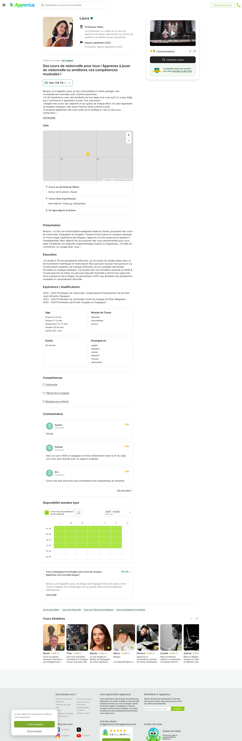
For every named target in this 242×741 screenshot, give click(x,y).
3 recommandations (165, 51)
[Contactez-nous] (239, 5)
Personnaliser (34, 731)
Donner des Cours (223, 5)
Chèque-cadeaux (83, 713)
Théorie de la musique (57, 393)
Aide (57, 707)
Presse (58, 710)
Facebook (65, 729)
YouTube (85, 736)
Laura (84, 18)
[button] (194, 51)
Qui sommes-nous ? (85, 699)
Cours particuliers (51, 609)
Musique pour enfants (57, 401)
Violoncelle (51, 384)
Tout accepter (35, 724)
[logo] (23, 5)
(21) (58, 653)
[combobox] (74, 5)
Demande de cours (63, 705)
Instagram (65, 736)
